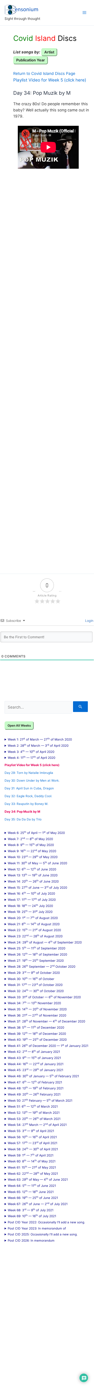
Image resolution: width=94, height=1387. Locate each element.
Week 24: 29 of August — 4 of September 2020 (45, 942)
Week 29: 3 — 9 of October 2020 (34, 972)
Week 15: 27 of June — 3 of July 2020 (37, 887)
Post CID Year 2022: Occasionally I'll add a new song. (46, 1222)
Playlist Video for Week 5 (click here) (49, 80)
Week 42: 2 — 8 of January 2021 (34, 1051)
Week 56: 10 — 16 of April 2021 (32, 1137)
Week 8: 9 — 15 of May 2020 (31, 845)
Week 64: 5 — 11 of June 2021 (32, 1185)
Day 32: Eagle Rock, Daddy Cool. (28, 796)
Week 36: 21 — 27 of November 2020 (37, 1015)
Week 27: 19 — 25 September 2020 (36, 960)
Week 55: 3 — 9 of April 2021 (31, 1131)
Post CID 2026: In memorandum (31, 1240)
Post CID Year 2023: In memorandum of (37, 1228)
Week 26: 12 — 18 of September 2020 (37, 954)
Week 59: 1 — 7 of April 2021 (30, 1155)
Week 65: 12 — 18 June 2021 (31, 1192)
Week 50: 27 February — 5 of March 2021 (40, 1100)
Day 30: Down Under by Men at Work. (32, 780)
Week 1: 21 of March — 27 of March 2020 (40, 739)
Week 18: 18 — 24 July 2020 (30, 906)
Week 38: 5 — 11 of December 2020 (36, 1027)
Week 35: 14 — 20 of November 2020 (37, 1009)
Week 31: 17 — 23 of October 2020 (35, 984)
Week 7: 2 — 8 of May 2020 (30, 839)
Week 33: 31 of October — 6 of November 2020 (44, 997)
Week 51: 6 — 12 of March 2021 (33, 1106)
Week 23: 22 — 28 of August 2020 (35, 936)
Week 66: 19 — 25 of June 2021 (33, 1197)
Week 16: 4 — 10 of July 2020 (31, 893)
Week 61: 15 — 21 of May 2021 (32, 1167)
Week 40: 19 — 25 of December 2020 (37, 1039)
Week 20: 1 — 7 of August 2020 (33, 918)
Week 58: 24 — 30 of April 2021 (33, 1149)
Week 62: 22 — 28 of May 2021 (33, 1173)
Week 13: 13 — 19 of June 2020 (32, 875)
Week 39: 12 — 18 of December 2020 (37, 1033)
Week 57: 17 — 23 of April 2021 (32, 1143)
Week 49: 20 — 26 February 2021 (34, 1094)
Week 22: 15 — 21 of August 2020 (34, 930)
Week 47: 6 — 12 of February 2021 (35, 1082)
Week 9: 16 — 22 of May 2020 (32, 851)
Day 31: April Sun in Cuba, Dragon (29, 788)
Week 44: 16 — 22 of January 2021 (35, 1064)
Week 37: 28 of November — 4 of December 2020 (46, 1021)
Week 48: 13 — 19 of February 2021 (35, 1088)
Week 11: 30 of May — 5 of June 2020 (37, 863)
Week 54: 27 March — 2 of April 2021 (37, 1124)
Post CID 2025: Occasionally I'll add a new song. (43, 1234)
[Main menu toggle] (84, 13)
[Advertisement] (47, 367)
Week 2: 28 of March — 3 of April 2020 (38, 745)
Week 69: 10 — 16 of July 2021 (32, 1216)
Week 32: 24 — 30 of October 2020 (36, 991)
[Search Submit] (80, 706)
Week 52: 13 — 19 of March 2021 (34, 1112)
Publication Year (30, 60)
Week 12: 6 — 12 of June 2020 (32, 869)
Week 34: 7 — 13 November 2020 (34, 1003)
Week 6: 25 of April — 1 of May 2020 (36, 832)
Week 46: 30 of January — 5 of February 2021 (43, 1076)
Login (88, 621)
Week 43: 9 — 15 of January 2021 (34, 1058)
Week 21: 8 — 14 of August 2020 (34, 924)
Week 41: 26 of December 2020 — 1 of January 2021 (48, 1045)
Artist (49, 52)
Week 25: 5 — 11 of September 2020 (36, 948)
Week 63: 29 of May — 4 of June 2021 (38, 1179)
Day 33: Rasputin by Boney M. (26, 804)
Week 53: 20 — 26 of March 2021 (34, 1118)
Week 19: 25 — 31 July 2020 (30, 911)
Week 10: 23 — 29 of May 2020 (32, 857)
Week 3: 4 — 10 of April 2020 (31, 751)
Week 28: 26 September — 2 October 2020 (41, 966)
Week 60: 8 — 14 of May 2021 (31, 1161)
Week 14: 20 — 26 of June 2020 (33, 881)
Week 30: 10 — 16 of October (31, 979)
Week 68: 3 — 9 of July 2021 (30, 1210)
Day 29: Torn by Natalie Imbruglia (29, 773)
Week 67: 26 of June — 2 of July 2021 (38, 1204)
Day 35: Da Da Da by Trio (23, 819)
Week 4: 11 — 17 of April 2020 (31, 757)
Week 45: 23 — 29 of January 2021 (35, 1070)
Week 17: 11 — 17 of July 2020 (32, 899)
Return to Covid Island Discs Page (44, 73)
